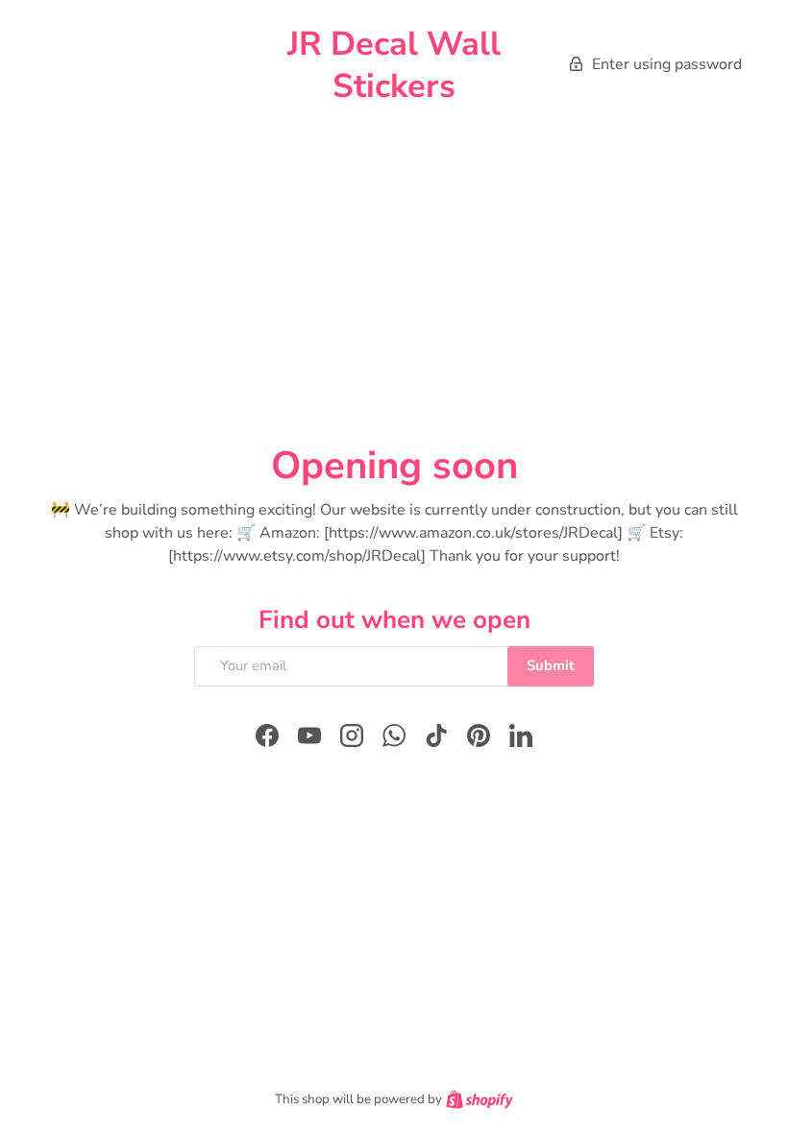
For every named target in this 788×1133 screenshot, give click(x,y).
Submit (551, 665)
